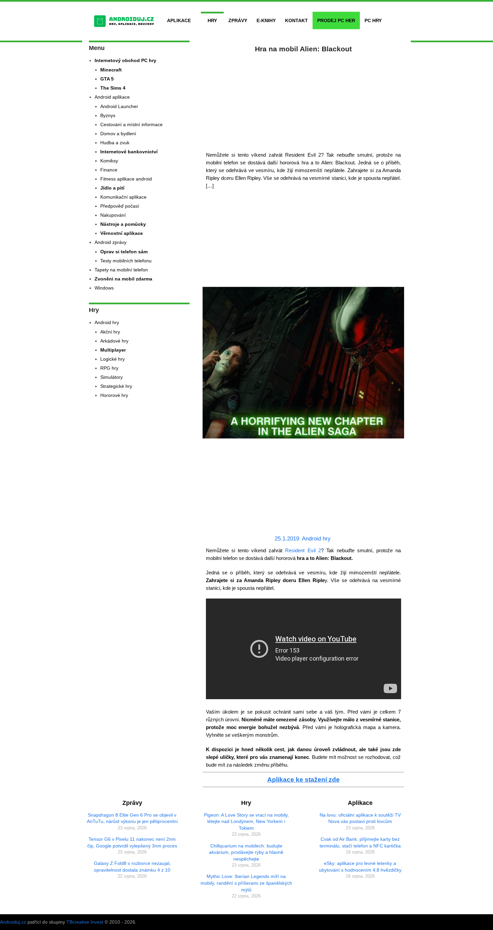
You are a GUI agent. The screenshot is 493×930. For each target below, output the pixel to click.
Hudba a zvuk (114, 142)
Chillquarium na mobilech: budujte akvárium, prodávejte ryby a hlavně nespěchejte (246, 852)
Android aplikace (112, 97)
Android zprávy (110, 242)
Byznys (107, 115)
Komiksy (109, 160)
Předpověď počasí (119, 206)
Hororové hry (114, 395)
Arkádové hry (114, 341)
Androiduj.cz (13, 922)
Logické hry (112, 359)
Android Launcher (119, 106)
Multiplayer (113, 350)
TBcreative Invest (84, 922)
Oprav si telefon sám (124, 251)
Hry (212, 20)
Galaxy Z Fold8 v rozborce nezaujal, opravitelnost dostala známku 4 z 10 (132, 867)
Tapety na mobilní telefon (121, 269)
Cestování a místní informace (131, 124)
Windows (104, 288)
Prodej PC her (336, 20)
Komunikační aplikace (123, 197)
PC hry (373, 20)
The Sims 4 (112, 88)
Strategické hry (116, 386)
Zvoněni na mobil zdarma (123, 278)
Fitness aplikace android (126, 179)
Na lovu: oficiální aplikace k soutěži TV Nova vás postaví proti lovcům (360, 818)
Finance (108, 169)
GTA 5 (107, 79)
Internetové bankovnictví (129, 151)
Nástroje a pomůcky (123, 224)
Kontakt (296, 20)
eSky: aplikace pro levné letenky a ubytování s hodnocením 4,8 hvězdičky (360, 867)
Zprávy (237, 20)
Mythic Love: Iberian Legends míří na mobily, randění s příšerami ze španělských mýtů (246, 883)
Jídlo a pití (112, 188)
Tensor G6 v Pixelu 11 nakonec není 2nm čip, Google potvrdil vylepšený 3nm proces (132, 842)
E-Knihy (266, 20)
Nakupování (113, 215)
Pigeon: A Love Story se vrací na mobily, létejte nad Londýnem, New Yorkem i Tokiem (246, 821)
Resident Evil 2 (303, 550)
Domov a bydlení (118, 133)
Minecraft (111, 69)
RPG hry (109, 368)
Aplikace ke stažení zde (303, 779)
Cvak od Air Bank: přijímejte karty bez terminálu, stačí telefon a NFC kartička (360, 842)
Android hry (316, 538)
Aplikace (179, 20)
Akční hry (110, 331)
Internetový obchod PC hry (125, 60)
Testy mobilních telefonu (126, 260)
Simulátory (111, 377)
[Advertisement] (303, 101)
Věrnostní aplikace (121, 233)
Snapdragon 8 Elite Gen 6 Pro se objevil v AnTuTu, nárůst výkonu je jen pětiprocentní (132, 818)
